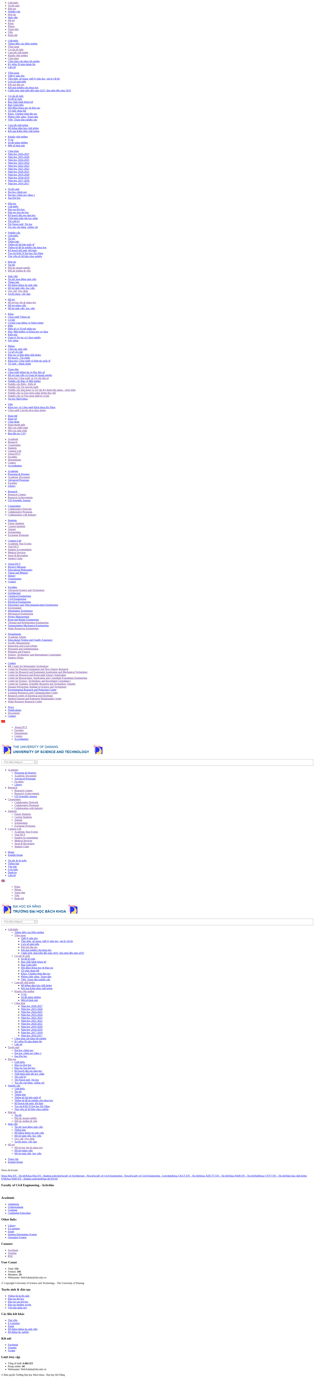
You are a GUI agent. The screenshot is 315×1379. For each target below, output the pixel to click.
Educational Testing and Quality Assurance (30, 640)
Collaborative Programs (20, 511)
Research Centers (17, 494)
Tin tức (11, 238)
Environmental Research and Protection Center (32, 689)
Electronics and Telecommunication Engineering (33, 604)
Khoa (11, 23)
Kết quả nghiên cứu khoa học (23, 87)
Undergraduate (15, 1207)
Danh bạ (12, 872)
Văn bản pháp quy (17, 1307)
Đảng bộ (12, 418)
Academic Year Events (19, 543)
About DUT (14, 453)
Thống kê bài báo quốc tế (21, 244)
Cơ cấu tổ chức (16, 49)
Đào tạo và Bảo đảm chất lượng (24, 355)
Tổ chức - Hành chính (19, 363)
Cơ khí (11, 319)
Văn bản (12, 866)
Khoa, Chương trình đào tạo (22, 113)
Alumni (12, 529)
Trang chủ (13, 1159)
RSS (10, 1256)
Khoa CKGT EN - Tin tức (185, 1175)
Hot (256, 1175)
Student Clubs (15, 558)
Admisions (13, 1204)
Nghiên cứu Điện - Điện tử (22, 384)
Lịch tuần (13, 869)
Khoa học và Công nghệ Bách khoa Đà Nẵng (31, 407)
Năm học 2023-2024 (18, 163)
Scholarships (14, 532)
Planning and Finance (19, 651)
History (12, 575)
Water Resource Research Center (25, 701)
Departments (14, 459)
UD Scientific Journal (19, 500)
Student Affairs (15, 657)
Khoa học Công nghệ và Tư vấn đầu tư (28, 378)
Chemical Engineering (19, 596)
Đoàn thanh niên (16, 424)
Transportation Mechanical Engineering (28, 625)
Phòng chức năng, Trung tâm (23, 116)
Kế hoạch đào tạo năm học (22, 215)
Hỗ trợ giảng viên (17, 305)
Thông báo (13, 241)
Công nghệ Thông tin (19, 317)
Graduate (12, 1210)
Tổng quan (13, 46)
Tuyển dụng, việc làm (19, 294)
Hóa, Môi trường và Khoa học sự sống (28, 331)
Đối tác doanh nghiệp (19, 267)
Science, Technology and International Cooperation (34, 654)
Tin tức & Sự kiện (17, 860)
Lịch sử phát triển (17, 81)
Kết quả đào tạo (16, 84)
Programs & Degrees (19, 474)
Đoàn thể (12, 35)
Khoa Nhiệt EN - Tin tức (241, 1175)
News (11, 707)
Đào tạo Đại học (16, 209)
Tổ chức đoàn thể (17, 110)
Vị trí (10, 139)
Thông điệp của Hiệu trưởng (22, 43)
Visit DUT (13, 546)
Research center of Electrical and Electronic (30, 695)
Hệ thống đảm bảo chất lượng (23, 128)
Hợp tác (12, 14)
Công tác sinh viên (17, 349)
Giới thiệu (13, 2)
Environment (14, 607)
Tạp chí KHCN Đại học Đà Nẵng (25, 253)
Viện (10, 32)
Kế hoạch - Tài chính (19, 357)
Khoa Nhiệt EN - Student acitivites (23, 1178)
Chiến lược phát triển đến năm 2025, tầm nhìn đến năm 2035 (39, 90)
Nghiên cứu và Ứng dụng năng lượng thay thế (32, 393)
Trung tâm (13, 29)
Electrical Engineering (19, 602)
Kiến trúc (13, 334)
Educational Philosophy (20, 569)
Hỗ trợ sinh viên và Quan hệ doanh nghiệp (30, 375)
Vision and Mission (18, 572)
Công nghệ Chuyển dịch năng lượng (27, 410)
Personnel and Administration (23, 648)
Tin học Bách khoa (18, 398)
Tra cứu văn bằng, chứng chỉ (23, 227)
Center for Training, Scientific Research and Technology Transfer (41, 683)
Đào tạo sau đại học (18, 1301)
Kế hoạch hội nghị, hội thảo (22, 250)
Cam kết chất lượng (18, 52)
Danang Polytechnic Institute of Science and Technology (37, 686)
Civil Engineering (17, 599)
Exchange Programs (18, 535)
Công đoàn (13, 421)
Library (12, 486)
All (56, 1178)
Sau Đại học (14, 198)
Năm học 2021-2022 (18, 168)
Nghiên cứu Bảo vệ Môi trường (24, 381)
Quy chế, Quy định (18, 291)
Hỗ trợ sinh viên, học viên (21, 288)
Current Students (16, 526)
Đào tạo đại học (16, 1298)
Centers (12, 462)
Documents (14, 713)
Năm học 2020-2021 (18, 171)
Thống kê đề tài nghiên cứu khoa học (27, 247)
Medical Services (17, 552)
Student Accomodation (20, 549)
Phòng (11, 26)
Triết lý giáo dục (16, 75)
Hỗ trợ (11, 20)
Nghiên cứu (14, 11)
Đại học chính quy (17, 192)
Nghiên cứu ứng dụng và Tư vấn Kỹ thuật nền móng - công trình (41, 390)
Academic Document (19, 477)
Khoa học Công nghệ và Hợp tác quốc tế (29, 360)
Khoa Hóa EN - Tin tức (13, 1175)
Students (12, 448)
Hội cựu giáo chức (17, 430)
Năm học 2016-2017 (18, 183)
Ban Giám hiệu (16, 105)
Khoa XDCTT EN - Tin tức (214, 1175)
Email (11, 1231)
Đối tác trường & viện (19, 270)
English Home (15, 855)
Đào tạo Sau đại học (18, 212)
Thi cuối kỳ (14, 221)
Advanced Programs (18, 480)
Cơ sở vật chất (15, 352)
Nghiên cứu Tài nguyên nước (23, 387)
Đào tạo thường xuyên (19, 1304)
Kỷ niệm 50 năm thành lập (21, 64)
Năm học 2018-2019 (18, 177)
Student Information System (22, 1234)
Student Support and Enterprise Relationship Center (34, 698)
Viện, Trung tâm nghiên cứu (22, 119)
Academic (13, 439)
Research (12, 442)
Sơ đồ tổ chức (15, 99)
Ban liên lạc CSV (17, 433)
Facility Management (19, 643)
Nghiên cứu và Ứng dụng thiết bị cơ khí (28, 395)
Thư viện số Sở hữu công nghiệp (25, 256)
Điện (10, 325)
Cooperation (14, 445)
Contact (12, 581)
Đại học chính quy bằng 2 (21, 195)
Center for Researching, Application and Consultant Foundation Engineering (47, 678)
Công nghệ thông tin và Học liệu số (26, 372)
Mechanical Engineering (20, 613)
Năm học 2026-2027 (18, 154)
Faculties (12, 456)
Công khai (13, 58)
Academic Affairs (17, 637)
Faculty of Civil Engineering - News (111, 1175)
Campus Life (14, 451)
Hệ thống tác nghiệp (18, 1332)
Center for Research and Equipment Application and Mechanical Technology (48, 672)
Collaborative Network (20, 509)
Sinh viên (13, 17)
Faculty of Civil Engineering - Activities (151, 1175)
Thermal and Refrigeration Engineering (28, 622)
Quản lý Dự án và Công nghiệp (24, 337)
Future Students (16, 523)
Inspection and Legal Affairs (22, 645)
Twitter (11, 1350)
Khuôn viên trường (18, 55)
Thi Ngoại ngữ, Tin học (20, 224)
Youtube (12, 1253)
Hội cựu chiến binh (18, 427)
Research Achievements (20, 497)
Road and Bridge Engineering (23, 619)
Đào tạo (12, 8)
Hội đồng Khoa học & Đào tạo (24, 107)
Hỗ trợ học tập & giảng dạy (22, 302)
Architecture (14, 593)
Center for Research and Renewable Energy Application (37, 675)
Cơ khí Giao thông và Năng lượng (25, 322)
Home (11, 852)
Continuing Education (19, 1213)
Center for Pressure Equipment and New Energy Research (38, 669)
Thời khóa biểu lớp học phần (23, 218)
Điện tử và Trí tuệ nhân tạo (22, 328)
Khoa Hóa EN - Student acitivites (43, 1175)
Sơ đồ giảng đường (18, 142)
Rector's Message (17, 566)
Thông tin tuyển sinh (18, 1295)
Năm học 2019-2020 (18, 174)
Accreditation (15, 465)
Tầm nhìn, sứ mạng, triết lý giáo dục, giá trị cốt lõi (34, 78)
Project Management (18, 616)
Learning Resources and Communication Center (33, 692)
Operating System (17, 1237)
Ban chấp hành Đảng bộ (20, 102)
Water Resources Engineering (23, 628)
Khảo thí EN (47, 1178)
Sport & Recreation (18, 555)
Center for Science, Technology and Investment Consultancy (39, 681)
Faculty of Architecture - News (77, 1175)
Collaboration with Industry (22, 514)
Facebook (13, 1250)
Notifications (14, 710)
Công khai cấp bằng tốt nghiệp (24, 61)
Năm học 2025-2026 (18, 157)
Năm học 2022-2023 (18, 165)
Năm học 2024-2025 (18, 160)
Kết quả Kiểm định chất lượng (23, 131)
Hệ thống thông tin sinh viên (22, 285)
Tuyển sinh (13, 5)
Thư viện (12, 1320)
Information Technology (20, 610)
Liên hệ (12, 67)
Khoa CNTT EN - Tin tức (272, 1175)
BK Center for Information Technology (28, 666)
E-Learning (14, 1228)
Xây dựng (13, 340)
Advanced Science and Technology (26, 590)
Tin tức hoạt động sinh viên (22, 279)
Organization (14, 578)
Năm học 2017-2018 (18, 180)
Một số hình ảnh (16, 145)
